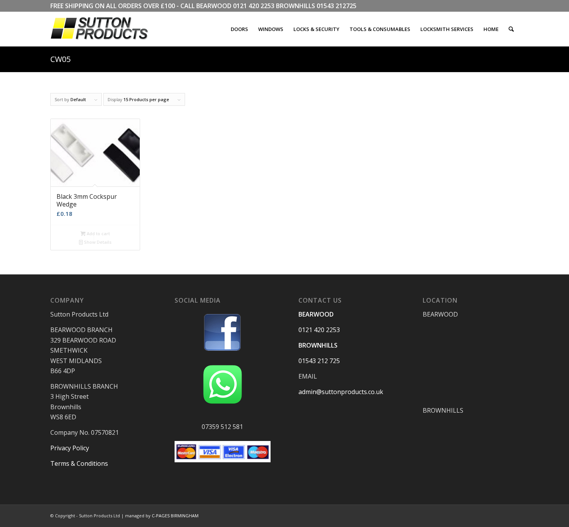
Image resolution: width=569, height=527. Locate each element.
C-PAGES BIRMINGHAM (175, 515)
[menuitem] (239, 29)
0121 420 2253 (253, 6)
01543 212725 (336, 6)
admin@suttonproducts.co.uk (340, 392)
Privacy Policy (69, 448)
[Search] (511, 29)
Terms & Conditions (79, 463)
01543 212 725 (319, 360)
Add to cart (98, 233)
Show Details (97, 242)
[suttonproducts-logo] (107, 29)
